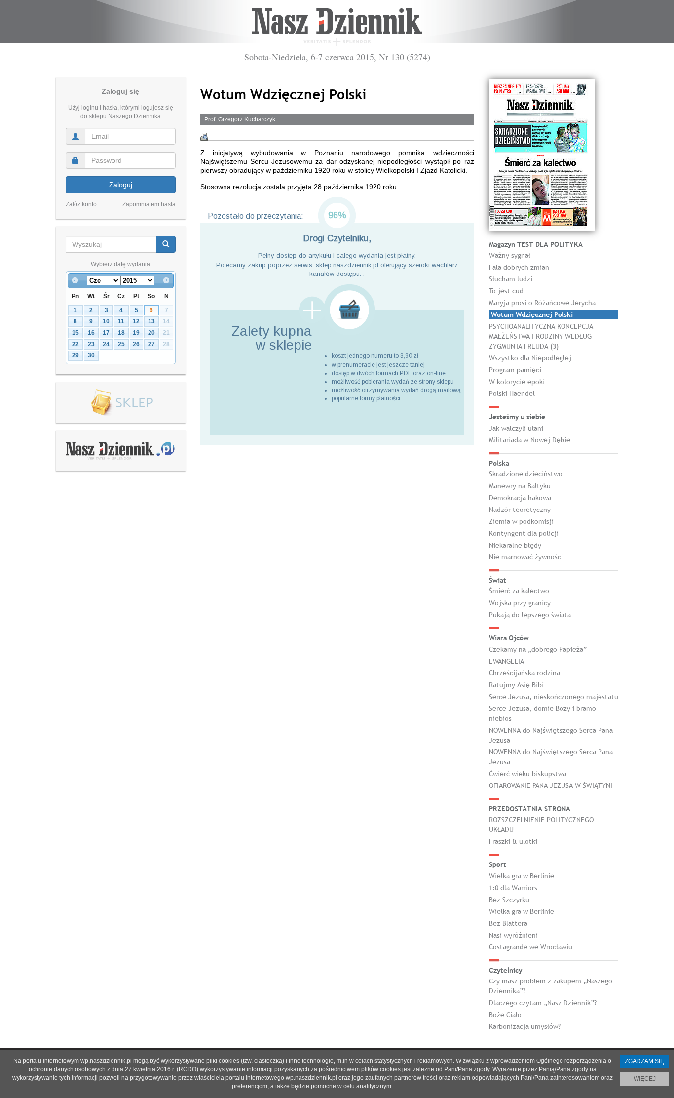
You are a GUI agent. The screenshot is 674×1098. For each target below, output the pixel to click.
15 (75, 332)
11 (121, 321)
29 (75, 355)
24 (106, 344)
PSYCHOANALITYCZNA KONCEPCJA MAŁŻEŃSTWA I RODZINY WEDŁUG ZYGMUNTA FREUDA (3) (541, 336)
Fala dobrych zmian (519, 267)
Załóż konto (81, 204)
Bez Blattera (508, 923)
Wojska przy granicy (520, 602)
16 (91, 332)
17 (106, 332)
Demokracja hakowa (520, 497)
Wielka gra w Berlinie (521, 875)
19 (136, 332)
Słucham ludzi (510, 278)
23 (91, 344)
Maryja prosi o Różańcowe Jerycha (542, 302)
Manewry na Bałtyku (520, 485)
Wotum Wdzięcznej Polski (532, 314)
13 (151, 321)
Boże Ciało (505, 1014)
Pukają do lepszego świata (530, 614)
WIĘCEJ (645, 1078)
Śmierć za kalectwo (519, 591)
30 (91, 355)
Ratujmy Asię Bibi (516, 684)
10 (106, 321)
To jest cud (506, 290)
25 (121, 344)
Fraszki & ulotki (513, 841)
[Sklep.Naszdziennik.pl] (121, 402)
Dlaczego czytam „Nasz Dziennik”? (543, 1002)
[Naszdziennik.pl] (120, 450)
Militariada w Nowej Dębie (529, 439)
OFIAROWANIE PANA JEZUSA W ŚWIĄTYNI (550, 785)
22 (75, 344)
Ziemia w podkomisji (521, 521)
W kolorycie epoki (517, 381)
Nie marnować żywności (526, 556)
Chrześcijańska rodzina (524, 672)
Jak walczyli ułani (516, 428)
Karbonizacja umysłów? (525, 1026)
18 (121, 332)
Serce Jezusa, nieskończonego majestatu (553, 696)
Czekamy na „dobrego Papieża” (538, 649)
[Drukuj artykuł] (204, 137)
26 (136, 344)
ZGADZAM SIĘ (644, 1061)
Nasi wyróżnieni (513, 935)
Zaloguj (120, 185)
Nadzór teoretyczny (520, 509)
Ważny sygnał (509, 255)
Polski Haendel (512, 393)
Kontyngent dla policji (524, 533)
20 (151, 332)
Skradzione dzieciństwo (525, 474)
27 (151, 344)
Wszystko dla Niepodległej (530, 357)
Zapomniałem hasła (149, 204)
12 (136, 321)
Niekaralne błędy (515, 545)
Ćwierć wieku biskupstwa (527, 773)
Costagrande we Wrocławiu (530, 946)
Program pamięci (515, 369)
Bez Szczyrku (509, 899)
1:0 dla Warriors (513, 887)
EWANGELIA (506, 661)
